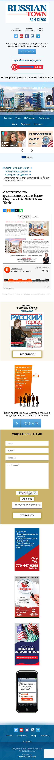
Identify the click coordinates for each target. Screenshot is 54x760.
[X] (17, 210)
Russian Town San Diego (16, 168)
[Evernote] (21, 210)
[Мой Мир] (13, 210)
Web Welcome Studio (27, 757)
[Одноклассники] (9, 210)
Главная (8, 118)
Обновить (27, 499)
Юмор (14, 124)
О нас (18, 118)
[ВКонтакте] (4, 210)
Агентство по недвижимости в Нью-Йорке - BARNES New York (27, 179)
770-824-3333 (46, 77)
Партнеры (25, 124)
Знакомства (44, 118)
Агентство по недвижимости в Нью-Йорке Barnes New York (33, 294)
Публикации (30, 118)
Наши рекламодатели (16, 171)
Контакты (38, 124)
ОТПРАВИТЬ (27, 515)
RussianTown (7, 294)
